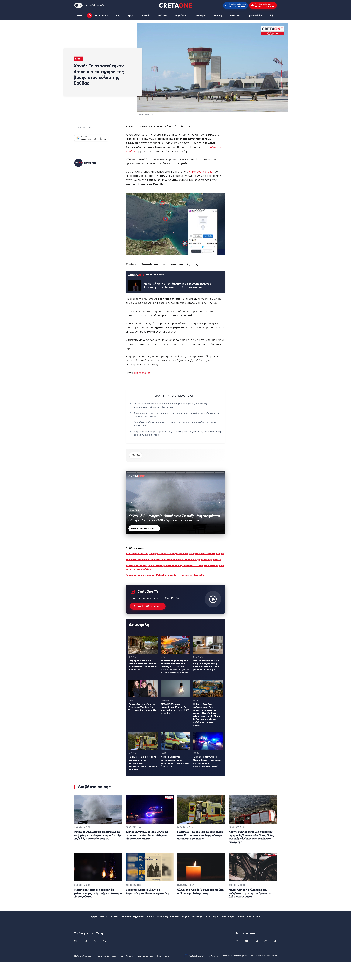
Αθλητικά (235, 16)
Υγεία (223, 917)
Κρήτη (131, 16)
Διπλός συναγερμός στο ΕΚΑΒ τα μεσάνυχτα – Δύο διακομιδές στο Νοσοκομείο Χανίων (147, 835)
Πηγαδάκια (181, 16)
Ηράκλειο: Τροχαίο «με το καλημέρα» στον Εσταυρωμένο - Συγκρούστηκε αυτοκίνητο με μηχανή (142, 763)
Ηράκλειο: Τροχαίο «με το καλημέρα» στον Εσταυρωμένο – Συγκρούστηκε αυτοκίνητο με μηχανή (200, 835)
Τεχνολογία (197, 917)
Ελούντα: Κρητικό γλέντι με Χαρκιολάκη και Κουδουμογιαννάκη (147, 892)
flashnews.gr (142, 373)
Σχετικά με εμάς (145, 956)
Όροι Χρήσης (127, 956)
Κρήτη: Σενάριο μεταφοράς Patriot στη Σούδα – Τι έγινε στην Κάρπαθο (165, 575)
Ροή (117, 16)
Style (215, 917)
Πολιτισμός (162, 917)
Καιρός (231, 917)
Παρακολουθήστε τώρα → (148, 606)
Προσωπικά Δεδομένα (105, 956)
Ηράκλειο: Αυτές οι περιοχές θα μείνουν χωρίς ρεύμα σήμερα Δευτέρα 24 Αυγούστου (98, 893)
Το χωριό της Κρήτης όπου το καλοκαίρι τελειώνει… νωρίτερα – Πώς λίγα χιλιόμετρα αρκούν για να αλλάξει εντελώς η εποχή (175, 667)
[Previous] (131, 502)
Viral (208, 917)
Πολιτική (162, 16)
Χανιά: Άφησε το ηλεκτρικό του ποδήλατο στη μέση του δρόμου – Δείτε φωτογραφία (249, 893)
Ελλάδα (146, 16)
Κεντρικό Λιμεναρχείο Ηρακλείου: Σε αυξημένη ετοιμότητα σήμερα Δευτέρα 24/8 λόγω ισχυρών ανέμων (98, 835)
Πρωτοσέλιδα (255, 16)
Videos (240, 917)
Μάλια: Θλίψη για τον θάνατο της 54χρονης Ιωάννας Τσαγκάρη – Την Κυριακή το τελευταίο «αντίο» (177, 285)
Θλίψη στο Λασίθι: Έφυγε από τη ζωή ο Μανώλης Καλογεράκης (200, 892)
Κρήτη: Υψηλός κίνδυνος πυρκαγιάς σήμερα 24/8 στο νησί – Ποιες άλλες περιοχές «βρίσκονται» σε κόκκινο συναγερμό (251, 837)
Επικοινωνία (163, 956)
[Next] (219, 502)
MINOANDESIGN (269, 956)
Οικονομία (200, 16)
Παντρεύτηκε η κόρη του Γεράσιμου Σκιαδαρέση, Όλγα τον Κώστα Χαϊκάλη (142, 707)
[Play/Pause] (175, 502)
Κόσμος (218, 16)
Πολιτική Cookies (82, 956)
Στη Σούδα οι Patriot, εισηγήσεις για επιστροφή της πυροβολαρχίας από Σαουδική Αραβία (175, 553)
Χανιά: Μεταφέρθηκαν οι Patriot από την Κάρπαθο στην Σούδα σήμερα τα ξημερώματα (173, 560)
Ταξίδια (185, 917)
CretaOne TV (101, 15)
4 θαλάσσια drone (201, 172)
